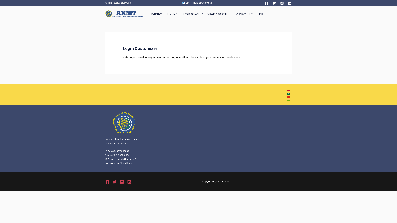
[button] (288, 90)
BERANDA (156, 13)
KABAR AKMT (242, 13)
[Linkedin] (290, 3)
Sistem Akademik (217, 13)
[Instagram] (282, 3)
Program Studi (191, 13)
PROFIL (171, 13)
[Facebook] (266, 3)
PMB (260, 13)
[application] (176, 14)
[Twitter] (274, 3)
